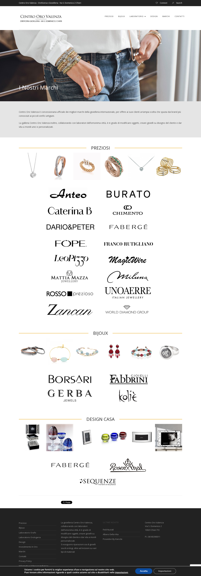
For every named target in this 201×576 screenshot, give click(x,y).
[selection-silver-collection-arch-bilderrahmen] (141, 437)
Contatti (180, 16)
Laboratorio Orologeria (30, 537)
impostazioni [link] (121, 572)
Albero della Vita (111, 534)
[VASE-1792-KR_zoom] (114, 437)
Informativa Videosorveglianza (33, 565)
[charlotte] (141, 351)
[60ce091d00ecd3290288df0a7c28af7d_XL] (141, 166)
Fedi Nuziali (108, 529)
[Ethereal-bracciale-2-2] (59, 351)
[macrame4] (32, 437)
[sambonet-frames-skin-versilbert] (86, 437)
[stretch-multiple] (168, 166)
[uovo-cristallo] (59, 437)
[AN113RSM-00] (114, 166)
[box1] (86, 166)
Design (154, 16)
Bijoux (121, 16)
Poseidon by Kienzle (112, 539)
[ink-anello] (168, 351)
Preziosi (109, 16)
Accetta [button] (144, 571)
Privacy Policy (25, 561)
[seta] (168, 437)
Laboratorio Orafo (27, 532)
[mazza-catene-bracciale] (86, 351)
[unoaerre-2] (59, 166)
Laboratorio (137, 16)
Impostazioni (164, 571)
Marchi (166, 16)
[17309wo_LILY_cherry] (114, 351)
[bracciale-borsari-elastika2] (32, 351)
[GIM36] (32, 166)
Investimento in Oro (28, 546)
